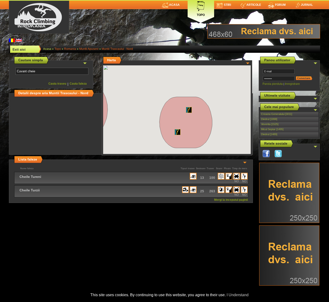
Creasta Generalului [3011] (276, 114)
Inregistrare (292, 84)
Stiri (227, 5)
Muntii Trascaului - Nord (117, 49)
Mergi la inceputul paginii (231, 199)
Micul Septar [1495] (272, 129)
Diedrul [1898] (269, 119)
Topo (201, 13)
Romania (70, 49)
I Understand (238, 295)
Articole (253, 5)
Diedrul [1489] (269, 134)
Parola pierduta (273, 84)
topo (57, 49)
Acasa (174, 5)
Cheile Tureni (30, 177)
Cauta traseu (57, 83)
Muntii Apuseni (89, 49)
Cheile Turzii (30, 190)
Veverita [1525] (269, 124)
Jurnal (307, 5)
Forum (280, 5)
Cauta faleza (78, 83)
